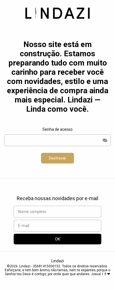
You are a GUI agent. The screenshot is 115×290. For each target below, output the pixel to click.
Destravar (57, 158)
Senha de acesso (57, 129)
